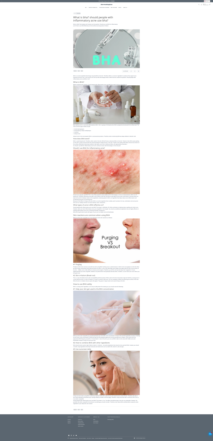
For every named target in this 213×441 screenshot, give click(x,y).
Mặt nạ (75, 70)
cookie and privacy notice (74, 438)
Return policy (80, 421)
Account (69, 419)
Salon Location (80, 426)
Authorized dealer (81, 424)
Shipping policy (81, 422)
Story (94, 419)
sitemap (93, 438)
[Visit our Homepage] (106, 5)
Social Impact (95, 422)
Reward (69, 421)
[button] (86, 7)
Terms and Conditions (82, 438)
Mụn (79, 70)
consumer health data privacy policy (101, 438)
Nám (82, 70)
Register (69, 422)
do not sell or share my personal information (115, 438)
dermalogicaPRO (110, 419)
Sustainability (95, 421)
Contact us (80, 419)
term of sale (89, 438)
